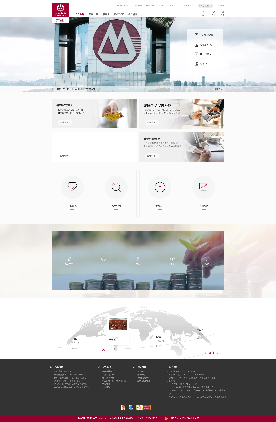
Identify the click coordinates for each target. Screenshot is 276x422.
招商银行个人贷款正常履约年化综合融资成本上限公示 (91, 89)
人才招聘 (173, 5)
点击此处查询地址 (208, 378)
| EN (222, 5)
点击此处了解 (185, 397)
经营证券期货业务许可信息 (114, 381)
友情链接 (106, 384)
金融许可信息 (108, 374)
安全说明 (141, 371)
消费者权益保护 (144, 381)
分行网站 (150, 5)
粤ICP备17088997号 (151, 418)
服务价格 (138, 5)
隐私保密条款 (143, 378)
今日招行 (132, 14)
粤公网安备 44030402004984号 (183, 418)
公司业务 (93, 14)
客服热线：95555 (122, 5)
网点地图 (161, 5)
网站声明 (141, 374)
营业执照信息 (108, 378)
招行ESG (119, 14)
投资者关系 (107, 371)
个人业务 (79, 14)
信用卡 (106, 14)
